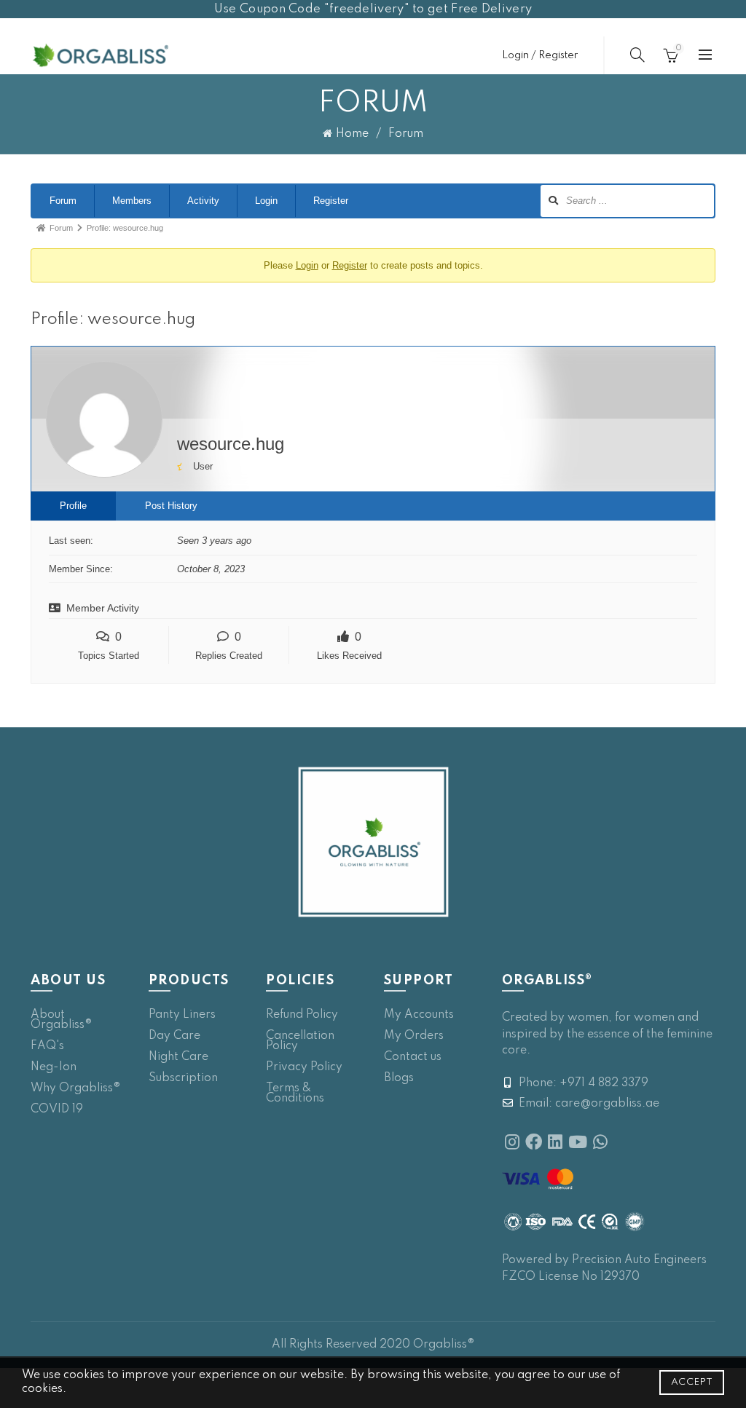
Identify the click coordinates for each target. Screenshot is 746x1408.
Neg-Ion (53, 1067)
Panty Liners (182, 1015)
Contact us (412, 1057)
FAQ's (47, 1046)
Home (352, 134)
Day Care (174, 1036)
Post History (171, 505)
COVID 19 (57, 1109)
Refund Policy (302, 1015)
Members (132, 200)
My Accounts (419, 1015)
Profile (73, 505)
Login (266, 200)
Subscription (183, 1078)
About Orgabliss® (62, 1020)
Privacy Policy (304, 1067)
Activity (203, 200)
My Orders (414, 1036)
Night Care (178, 1057)
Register (330, 200)
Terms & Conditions (295, 1093)
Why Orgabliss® (76, 1088)
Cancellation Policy (300, 1041)
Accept (691, 1382)
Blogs (399, 1078)
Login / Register (540, 55)
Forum (63, 200)
